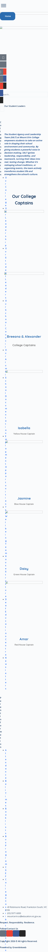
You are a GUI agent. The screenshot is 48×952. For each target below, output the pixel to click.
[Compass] (3, 57)
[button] (3, 5)
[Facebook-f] (3, 78)
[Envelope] (3, 71)
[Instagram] (3, 85)
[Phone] (3, 64)
